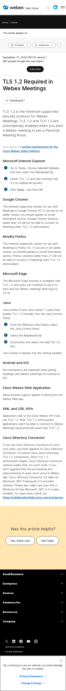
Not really (47, 540)
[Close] (61, 660)
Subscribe (35, 69)
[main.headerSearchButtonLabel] (48, 6)
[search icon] (48, 7)
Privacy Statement (14, 651)
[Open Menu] (63, 7)
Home (5, 22)
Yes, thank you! (20, 540)
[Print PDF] (24, 69)
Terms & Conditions (14, 647)
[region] (33, 673)
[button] (55, 7)
